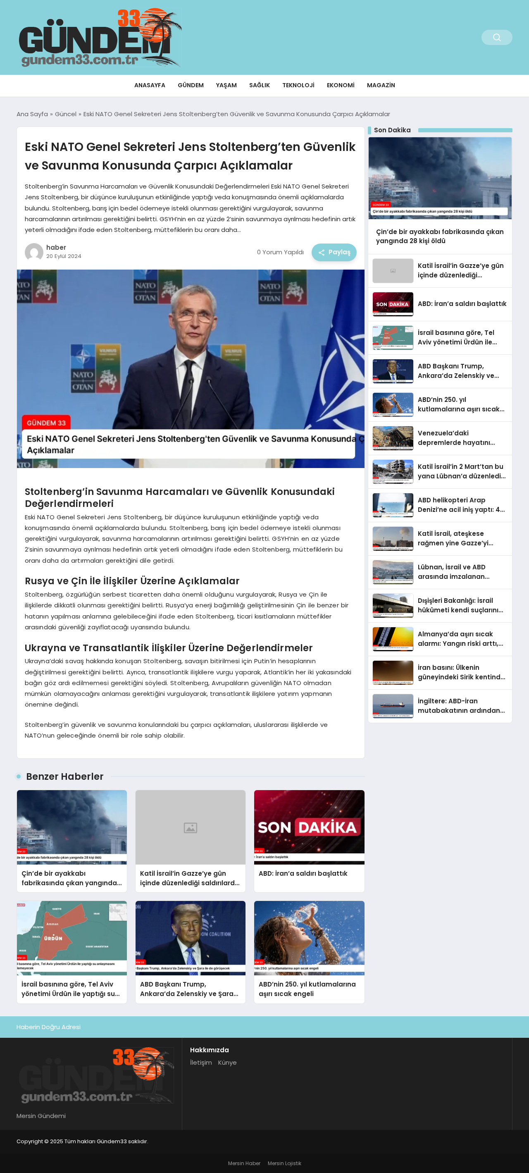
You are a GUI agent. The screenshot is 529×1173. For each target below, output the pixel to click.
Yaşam (226, 85)
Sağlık (259, 85)
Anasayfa (149, 85)
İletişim (201, 1062)
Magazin (381, 85)
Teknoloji (298, 85)
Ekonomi (341, 85)
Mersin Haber (244, 1163)
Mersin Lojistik (284, 1163)
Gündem (191, 85)
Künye (227, 1062)
